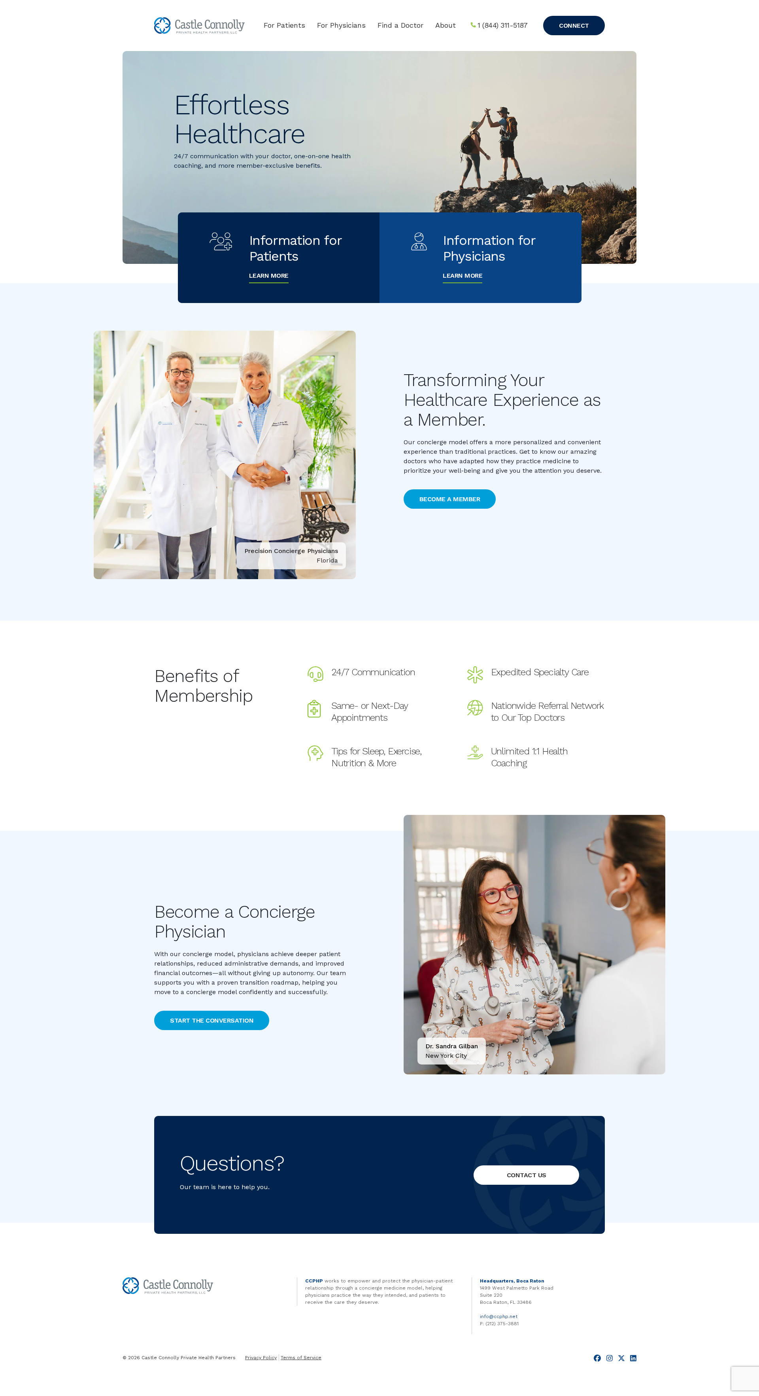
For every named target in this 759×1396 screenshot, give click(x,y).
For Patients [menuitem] (284, 25)
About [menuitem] (445, 25)
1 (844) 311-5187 (502, 25)
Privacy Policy (261, 1357)
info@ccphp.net (498, 1316)
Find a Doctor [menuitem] (400, 25)
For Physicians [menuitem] (341, 25)
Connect (574, 25)
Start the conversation (211, 1020)
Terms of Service (301, 1357)
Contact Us (526, 1175)
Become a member (449, 499)
